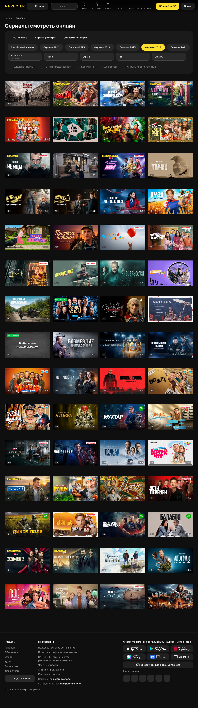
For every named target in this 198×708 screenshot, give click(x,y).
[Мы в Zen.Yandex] (150, 678)
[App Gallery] (182, 648)
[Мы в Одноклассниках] (142, 678)
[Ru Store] (158, 656)
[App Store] (134, 648)
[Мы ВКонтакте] (134, 678)
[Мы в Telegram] (126, 678)
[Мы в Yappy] (167, 678)
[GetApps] (134, 656)
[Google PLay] (158, 648)
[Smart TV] (182, 656)
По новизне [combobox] (20, 37)
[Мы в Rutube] (158, 678)
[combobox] (25, 57)
